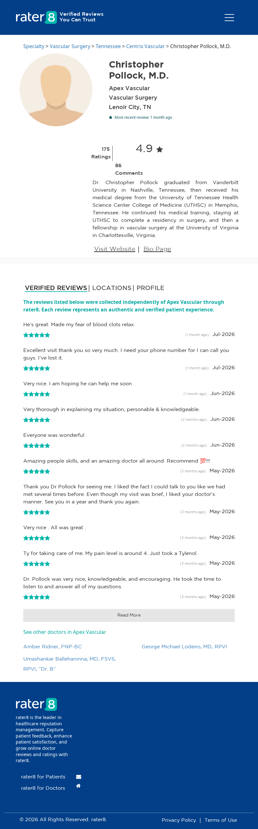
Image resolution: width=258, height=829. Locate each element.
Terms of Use (221, 820)
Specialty (33, 46)
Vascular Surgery (70, 46)
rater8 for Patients (43, 777)
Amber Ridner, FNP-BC (52, 647)
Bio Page (157, 249)
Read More (129, 615)
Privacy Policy (179, 820)
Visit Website (114, 249)
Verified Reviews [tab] (56, 288)
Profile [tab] (150, 288)
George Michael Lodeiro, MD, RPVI (184, 647)
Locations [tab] (112, 288)
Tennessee (108, 46)
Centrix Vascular (145, 46)
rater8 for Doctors (43, 788)
